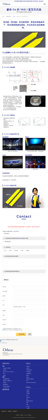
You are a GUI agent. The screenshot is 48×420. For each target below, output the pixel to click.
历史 (27, 395)
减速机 (27, 375)
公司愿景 (28, 393)
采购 (27, 402)
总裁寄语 (28, 391)
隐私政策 (20, 238)
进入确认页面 (21, 334)
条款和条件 (15, 411)
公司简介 (28, 390)
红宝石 (4, 373)
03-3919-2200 (14, 339)
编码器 (27, 377)
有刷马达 (28, 366)
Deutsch (29, 415)
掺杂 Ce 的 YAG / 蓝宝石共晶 (8, 371)
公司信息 (28, 387)
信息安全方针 (4, 411)
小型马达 (28, 363)
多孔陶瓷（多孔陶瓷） (7, 368)
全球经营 (28, 397)
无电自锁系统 (28, 373)
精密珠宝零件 (6, 363)
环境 (27, 399)
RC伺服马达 (28, 371)
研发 (27, 404)
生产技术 (28, 406)
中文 (25, 415)
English (21, 415)
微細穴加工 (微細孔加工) (7, 380)
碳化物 (4, 375)
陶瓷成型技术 (5, 384)
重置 (30, 334)
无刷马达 (28, 368)
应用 (27, 380)
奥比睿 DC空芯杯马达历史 (31, 382)
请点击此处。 (16, 231)
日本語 (17, 415)
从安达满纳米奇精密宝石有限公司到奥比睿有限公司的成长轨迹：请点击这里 (28, 1)
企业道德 (28, 408)
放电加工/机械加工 (6, 386)
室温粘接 (4, 382)
